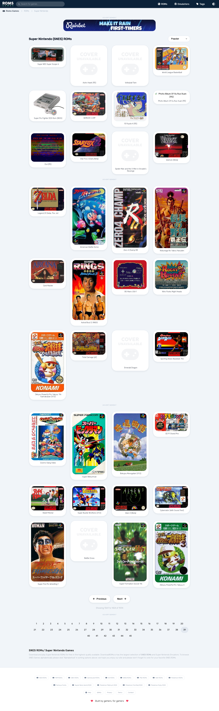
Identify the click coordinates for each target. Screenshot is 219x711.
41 (97, 636)
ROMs (164, 4)
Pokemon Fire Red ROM (133, 685)
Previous (101, 598)
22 (43, 630)
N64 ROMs (159, 678)
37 (168, 630)
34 (143, 630)
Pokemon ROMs (177, 678)
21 (35, 630)
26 (77, 630)
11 (109, 623)
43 (113, 636)
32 (127, 630)
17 (157, 623)
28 (93, 630)
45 (130, 636)
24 (60, 630)
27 (85, 630)
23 (51, 630)
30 (110, 630)
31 (119, 630)
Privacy (109, 692)
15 (141, 623)
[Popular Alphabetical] (179, 38)
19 (173, 623)
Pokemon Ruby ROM (158, 685)
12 (117, 623)
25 (68, 630)
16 (149, 623)
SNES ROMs (127, 678)
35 (152, 630)
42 (105, 636)
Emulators (183, 4)
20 (182, 623)
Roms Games (12, 11)
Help (89, 692)
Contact (131, 692)
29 (102, 630)
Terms (120, 692)
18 (165, 623)
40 (88, 636)
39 (184, 630)
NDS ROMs (43, 678)
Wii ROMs (111, 678)
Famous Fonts (61, 685)
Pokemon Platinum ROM (108, 685)
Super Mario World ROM (83, 685)
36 (160, 630)
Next (120, 598)
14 (133, 623)
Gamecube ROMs (93, 678)
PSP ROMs (58, 678)
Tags (202, 4)
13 (125, 623)
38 (177, 630)
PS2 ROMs (143, 678)
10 (101, 623)
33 (135, 630)
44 (122, 636)
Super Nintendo (41, 11)
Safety (99, 692)
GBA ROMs (75, 678)
